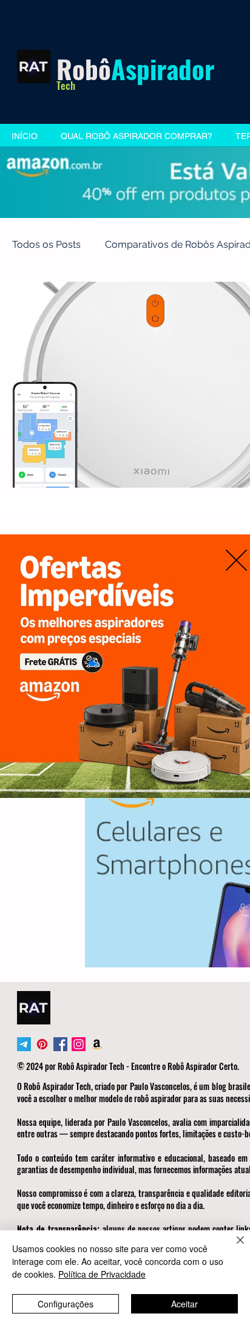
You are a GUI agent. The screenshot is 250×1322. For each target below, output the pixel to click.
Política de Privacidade (102, 1274)
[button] (236, 560)
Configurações (65, 1304)
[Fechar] (233, 1247)
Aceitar (184, 1304)
